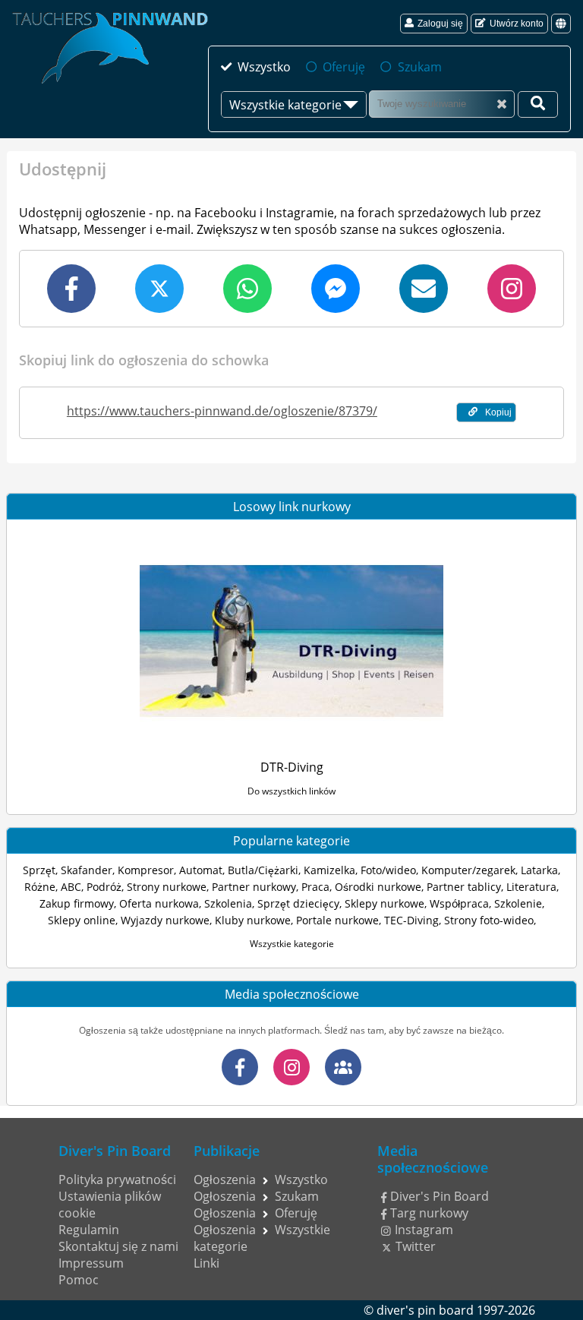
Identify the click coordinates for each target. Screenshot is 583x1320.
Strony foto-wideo (489, 920)
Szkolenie (518, 903)
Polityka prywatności (117, 1179)
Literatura (531, 886)
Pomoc (78, 1279)
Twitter (415, 1246)
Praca (315, 886)
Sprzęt (39, 870)
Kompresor (146, 870)
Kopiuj (498, 412)
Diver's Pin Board (439, 1196)
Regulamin (88, 1229)
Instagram (424, 1229)
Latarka (539, 870)
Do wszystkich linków (291, 791)
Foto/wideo (388, 870)
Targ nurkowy (429, 1213)
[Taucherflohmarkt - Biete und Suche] (343, 1067)
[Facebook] (240, 1067)
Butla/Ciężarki (263, 870)
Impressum (91, 1263)
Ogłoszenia (225, 1179)
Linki (206, 1263)
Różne (39, 886)
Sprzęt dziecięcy (298, 903)
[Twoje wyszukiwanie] (538, 104)
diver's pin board (425, 1310)
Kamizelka (329, 870)
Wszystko (264, 66)
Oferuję (344, 66)
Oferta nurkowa (159, 903)
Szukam (419, 66)
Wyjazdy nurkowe (165, 920)
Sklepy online (81, 920)
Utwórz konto (517, 23)
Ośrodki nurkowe (378, 886)
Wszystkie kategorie (292, 943)
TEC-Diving (411, 920)
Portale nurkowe (337, 920)
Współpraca (459, 903)
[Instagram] (291, 1067)
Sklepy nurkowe (384, 903)
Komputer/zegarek (468, 870)
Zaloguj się (440, 23)
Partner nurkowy (254, 886)
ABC (71, 886)
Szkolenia (228, 903)
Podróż (104, 886)
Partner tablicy (464, 886)
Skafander (86, 870)
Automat (200, 870)
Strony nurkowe (166, 886)
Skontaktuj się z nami (118, 1246)
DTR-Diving (291, 767)
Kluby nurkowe (253, 920)
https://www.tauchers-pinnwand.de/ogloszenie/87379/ (222, 411)
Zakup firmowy (76, 903)
